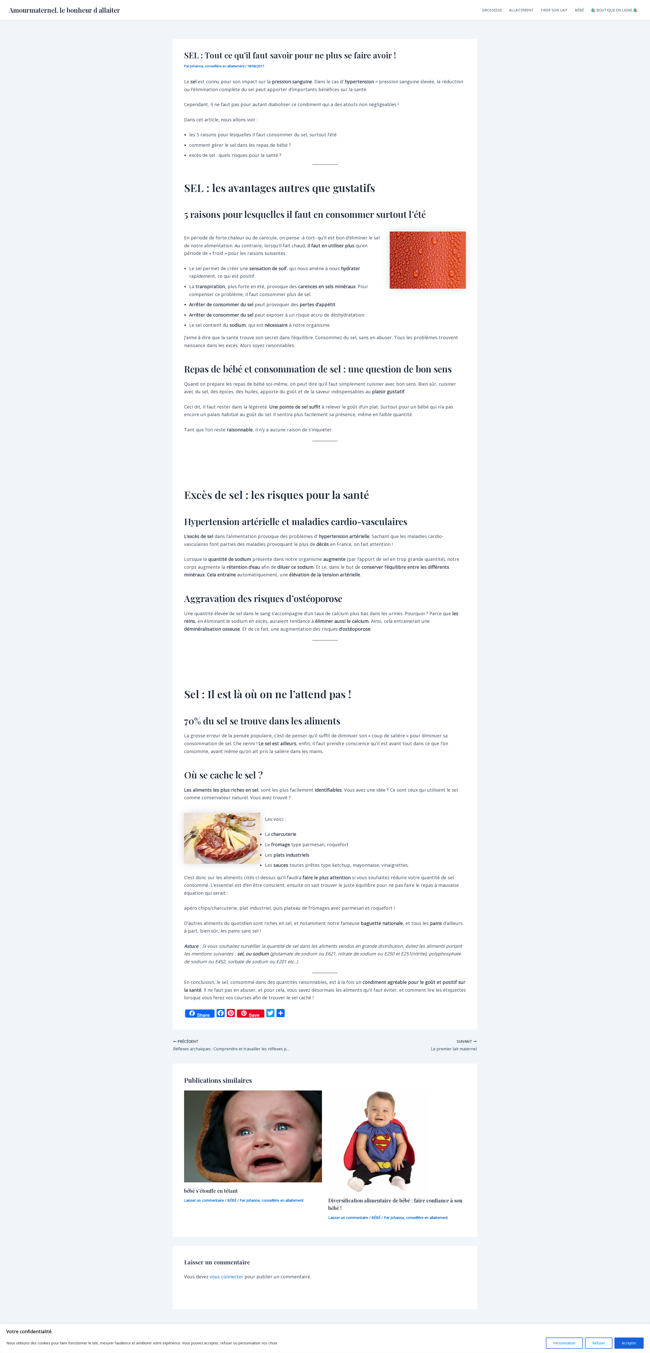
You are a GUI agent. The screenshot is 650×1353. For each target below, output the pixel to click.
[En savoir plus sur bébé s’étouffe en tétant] (253, 1136)
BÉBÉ (579, 10)
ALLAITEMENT (521, 10)
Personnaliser (564, 1343)
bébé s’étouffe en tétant (211, 1190)
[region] (325, 1338)
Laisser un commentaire (204, 1200)
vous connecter (226, 1277)
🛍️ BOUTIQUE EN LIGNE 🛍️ (614, 10)
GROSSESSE (492, 10)
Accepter (629, 1343)
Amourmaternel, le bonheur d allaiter (64, 10)
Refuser (598, 1343)
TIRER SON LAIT (554, 10)
